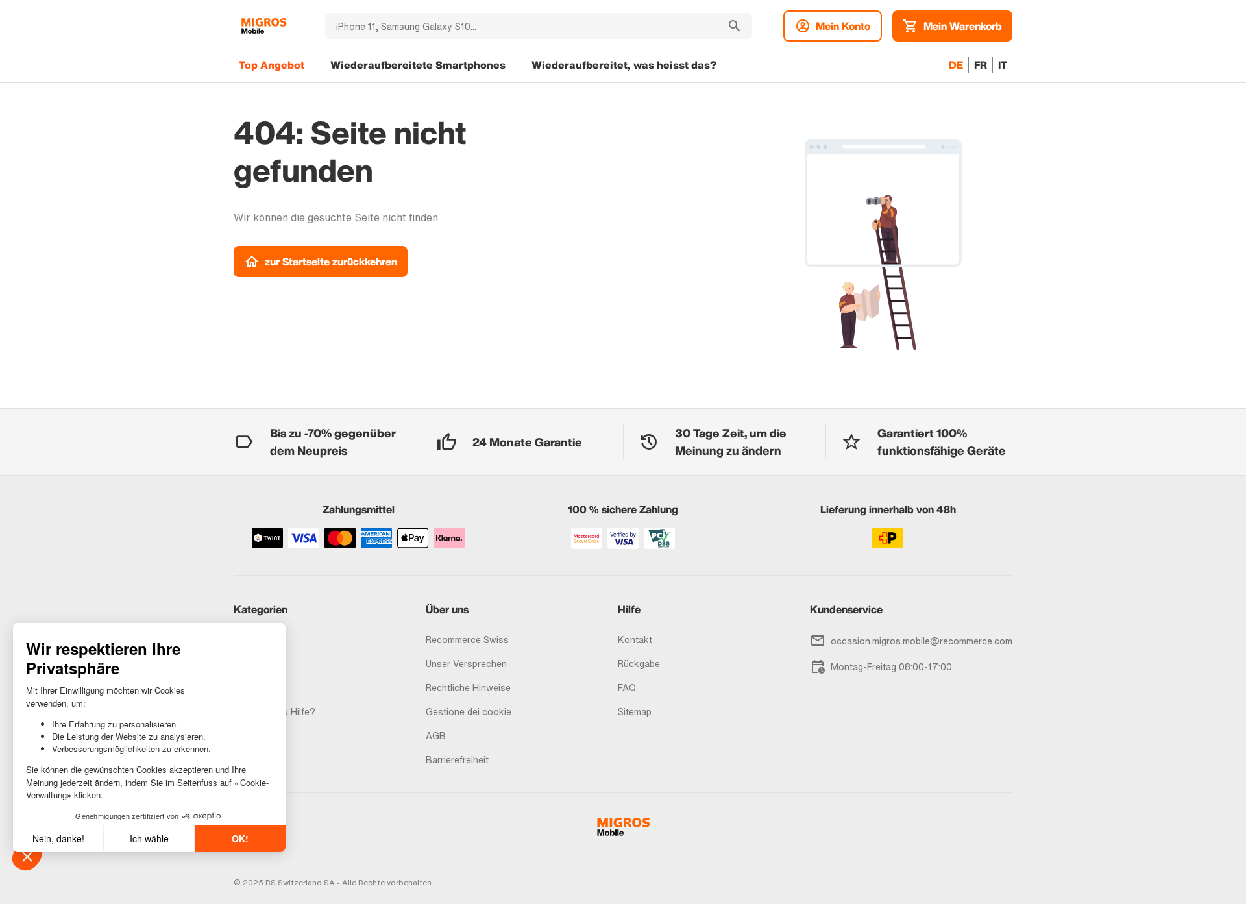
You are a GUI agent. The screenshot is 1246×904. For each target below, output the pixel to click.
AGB (436, 735)
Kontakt (635, 639)
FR (980, 65)
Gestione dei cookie (468, 711)
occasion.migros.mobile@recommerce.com (921, 641)
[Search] (734, 26)
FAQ (627, 687)
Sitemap (635, 711)
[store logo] (264, 26)
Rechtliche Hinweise (468, 687)
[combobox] (521, 26)
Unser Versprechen (466, 663)
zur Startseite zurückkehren (331, 261)
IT (1002, 65)
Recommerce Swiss (467, 639)
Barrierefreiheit (457, 759)
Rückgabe (639, 663)
